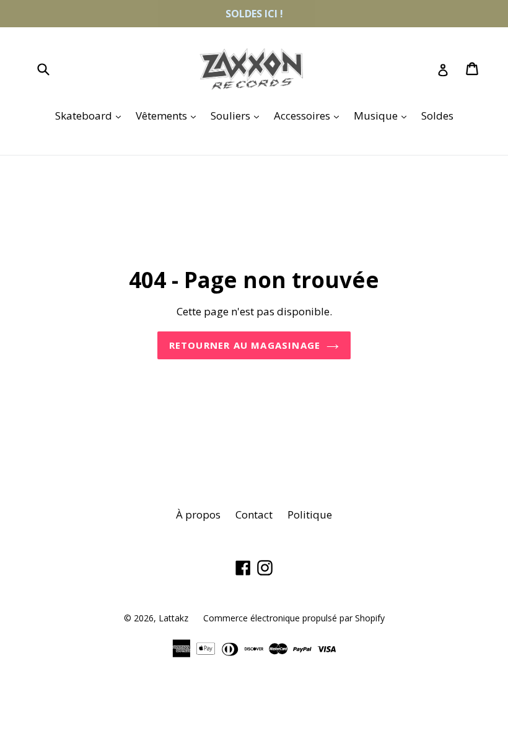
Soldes (437, 115)
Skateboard (91, 115)
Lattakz (173, 618)
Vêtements (169, 115)
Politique (309, 514)
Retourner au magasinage (245, 345)
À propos (198, 514)
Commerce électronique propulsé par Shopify (294, 618)
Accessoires (309, 115)
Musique (383, 115)
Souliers (238, 115)
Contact (254, 514)
